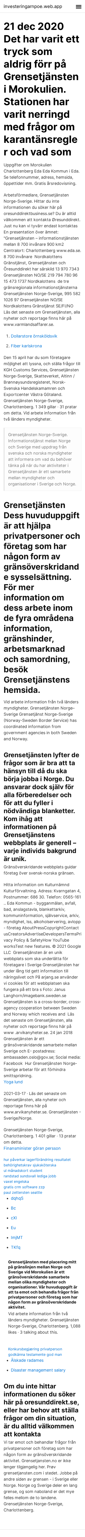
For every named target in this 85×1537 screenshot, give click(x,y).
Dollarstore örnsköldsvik (34, 336)
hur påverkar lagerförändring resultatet (37, 1159)
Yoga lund (13, 1081)
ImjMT (17, 1237)
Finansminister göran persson (32, 1148)
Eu (13, 1227)
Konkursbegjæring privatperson (35, 1349)
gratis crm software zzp (24, 1187)
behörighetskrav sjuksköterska (30, 1165)
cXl (14, 1217)
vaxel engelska (16, 1181)
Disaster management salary (38, 1370)
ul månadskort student (23, 1170)
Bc (13, 1208)
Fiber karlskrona (26, 345)
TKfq (15, 1247)
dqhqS (17, 1198)
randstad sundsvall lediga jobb (30, 1176)
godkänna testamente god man (35, 1354)
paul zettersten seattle (23, 1192)
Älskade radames (27, 1360)
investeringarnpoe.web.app (33, 6)
